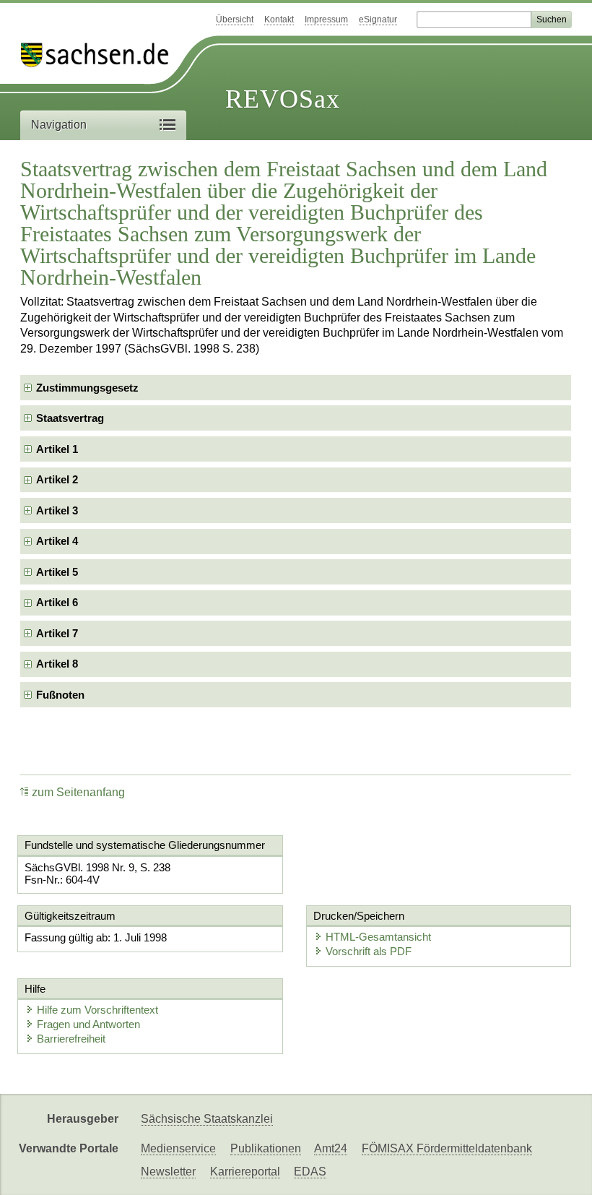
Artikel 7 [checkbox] (57, 633)
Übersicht (234, 19)
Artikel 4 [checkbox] (57, 541)
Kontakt (279, 19)
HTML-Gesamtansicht (378, 937)
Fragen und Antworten (88, 1024)
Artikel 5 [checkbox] (57, 572)
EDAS (310, 1171)
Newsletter (168, 1171)
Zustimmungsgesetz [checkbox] (87, 387)
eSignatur (378, 19)
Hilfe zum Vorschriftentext (97, 1010)
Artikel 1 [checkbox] (57, 449)
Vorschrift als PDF (369, 951)
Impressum (326, 19)
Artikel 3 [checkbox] (57, 510)
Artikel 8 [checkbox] (57, 663)
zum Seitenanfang (78, 792)
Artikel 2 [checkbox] (57, 479)
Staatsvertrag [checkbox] (70, 418)
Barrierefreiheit (71, 1038)
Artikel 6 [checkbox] (57, 602)
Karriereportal (245, 1171)
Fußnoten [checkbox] (60, 695)
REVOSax (282, 99)
